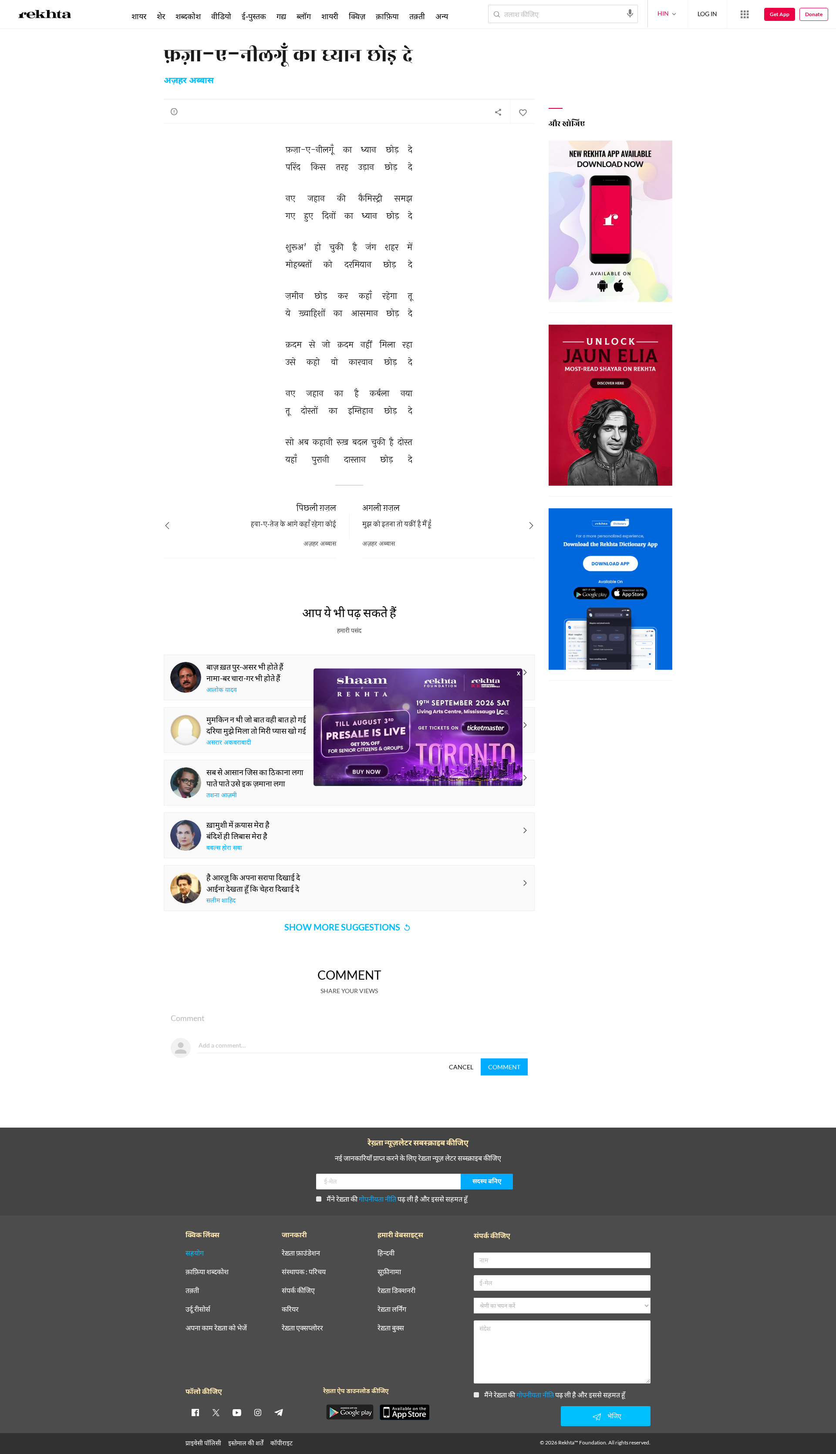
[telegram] (279, 1412)
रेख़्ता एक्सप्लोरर (302, 1328)
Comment (504, 1067)
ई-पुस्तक (254, 16)
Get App (779, 14)
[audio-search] (630, 13)
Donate (814, 14)
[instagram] (258, 1412)
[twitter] (216, 1412)
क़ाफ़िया (387, 16)
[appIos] (404, 1412)
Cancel (461, 1067)
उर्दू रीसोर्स (197, 1309)
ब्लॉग (304, 16)
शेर (161, 16)
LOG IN (707, 13)
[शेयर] (498, 112)
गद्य (281, 16)
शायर (138, 16)
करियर (290, 1309)
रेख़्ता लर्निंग (392, 1309)
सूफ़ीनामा (389, 1272)
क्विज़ (357, 16)
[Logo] (45, 15)
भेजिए (614, 1416)
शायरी (329, 16)
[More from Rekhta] (744, 14)
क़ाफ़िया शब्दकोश (207, 1272)
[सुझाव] (174, 111)
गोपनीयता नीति (377, 1199)
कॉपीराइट (281, 1443)
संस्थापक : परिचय (304, 1272)
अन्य (441, 16)
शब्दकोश (188, 16)
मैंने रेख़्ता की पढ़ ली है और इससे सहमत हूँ (397, 1199)
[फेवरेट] (522, 112)
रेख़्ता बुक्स (391, 1328)
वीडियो (221, 16)
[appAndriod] (349, 1412)
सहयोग (194, 1253)
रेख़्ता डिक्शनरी (396, 1290)
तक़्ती (417, 16)
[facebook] (195, 1412)
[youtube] (237, 1412)
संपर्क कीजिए (298, 1290)
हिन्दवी (386, 1253)
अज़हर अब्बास (189, 81)
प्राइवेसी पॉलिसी (203, 1443)
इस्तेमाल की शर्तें (245, 1443)
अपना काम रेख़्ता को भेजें (216, 1328)
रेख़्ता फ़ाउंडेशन (301, 1253)
